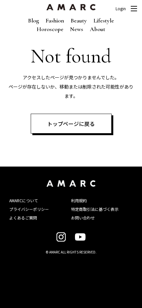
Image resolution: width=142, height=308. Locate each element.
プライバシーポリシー (29, 209)
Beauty (79, 20)
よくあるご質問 (23, 217)
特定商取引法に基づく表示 (95, 209)
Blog (33, 20)
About (97, 29)
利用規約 (79, 200)
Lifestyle (103, 20)
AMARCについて (23, 200)
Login (121, 9)
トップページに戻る (71, 124)
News (76, 29)
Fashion (55, 20)
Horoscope (50, 29)
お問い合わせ (83, 217)
